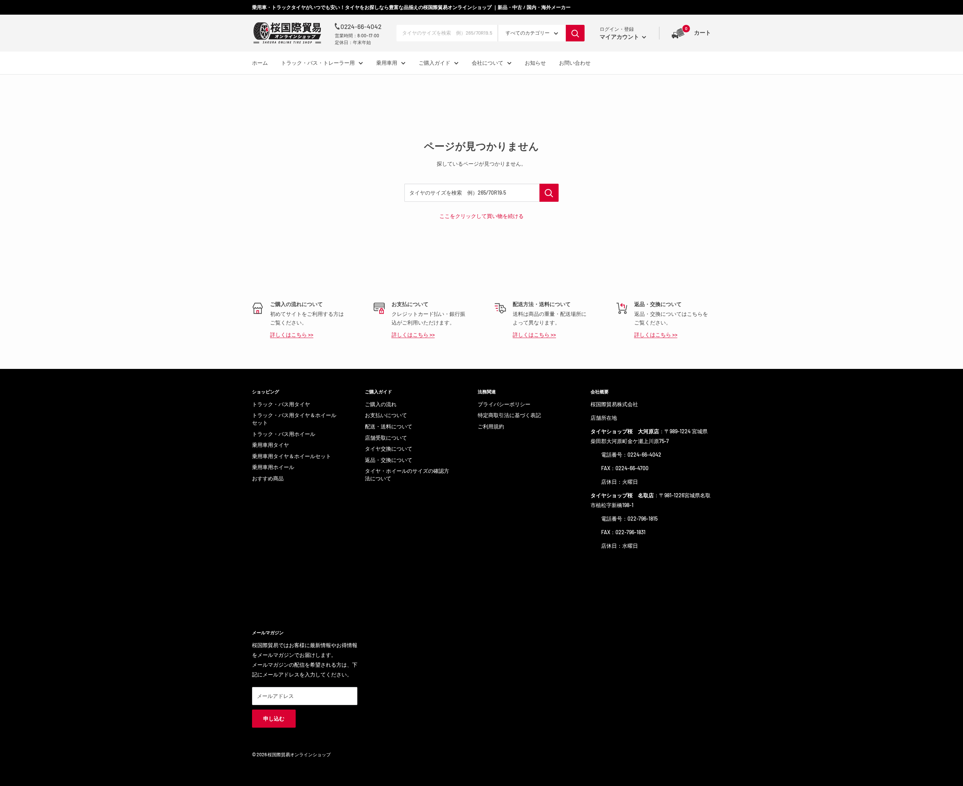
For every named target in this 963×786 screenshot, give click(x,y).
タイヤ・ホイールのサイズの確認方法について (407, 474)
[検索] (575, 33)
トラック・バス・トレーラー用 (318, 62)
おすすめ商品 (268, 478)
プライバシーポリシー (504, 404)
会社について (487, 62)
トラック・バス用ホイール (283, 434)
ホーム (260, 62)
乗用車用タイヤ (270, 445)
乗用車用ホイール (273, 467)
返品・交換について (388, 460)
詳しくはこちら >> (291, 334)
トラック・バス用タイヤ (281, 404)
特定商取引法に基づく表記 (509, 415)
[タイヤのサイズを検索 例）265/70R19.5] (549, 193)
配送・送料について (388, 426)
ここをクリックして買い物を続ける (481, 216)
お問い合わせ (575, 62)
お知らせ (535, 62)
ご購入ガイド (434, 62)
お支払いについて (386, 415)
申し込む (273, 718)
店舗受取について (386, 437)
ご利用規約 (491, 426)
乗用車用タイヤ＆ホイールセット (291, 456)
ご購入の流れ (380, 404)
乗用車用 (386, 62)
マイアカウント (620, 36)
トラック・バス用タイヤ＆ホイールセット (294, 419)
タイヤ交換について (388, 448)
